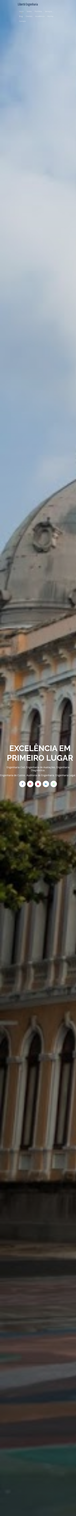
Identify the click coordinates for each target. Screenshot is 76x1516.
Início (21, 11)
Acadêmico (40, 16)
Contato (22, 21)
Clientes (29, 16)
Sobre (29, 11)
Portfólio (38, 11)
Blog (21, 16)
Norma (50, 16)
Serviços (48, 11)
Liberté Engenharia (28, 4)
